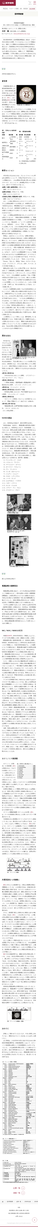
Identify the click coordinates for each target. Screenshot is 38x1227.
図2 (4, 885)
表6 (14, 915)
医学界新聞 (10, 1201)
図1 (30, 823)
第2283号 (9, 635)
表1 (8, 97)
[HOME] (3, 1201)
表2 (8, 100)
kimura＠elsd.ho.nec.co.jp (22, 33)
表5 (32, 812)
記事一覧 (18, 1201)
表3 (14, 766)
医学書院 (8, 3)
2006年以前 (28, 1201)
